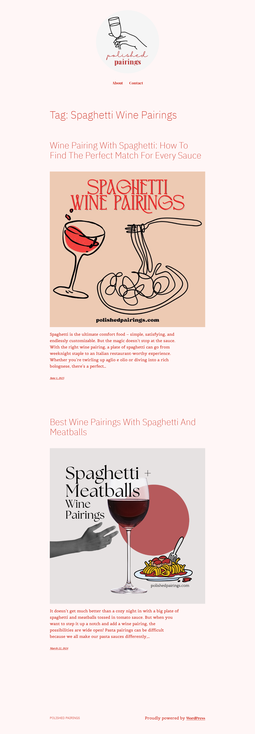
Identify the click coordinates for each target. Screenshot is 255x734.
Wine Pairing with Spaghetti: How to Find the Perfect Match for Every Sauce (125, 150)
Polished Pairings (65, 718)
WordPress (195, 718)
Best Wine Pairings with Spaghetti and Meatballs (123, 427)
